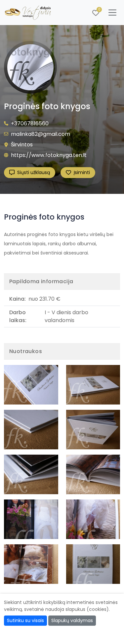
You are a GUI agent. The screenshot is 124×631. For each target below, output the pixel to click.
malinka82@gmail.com (40, 134)
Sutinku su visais (25, 620)
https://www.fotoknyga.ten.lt (49, 155)
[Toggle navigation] (112, 12)
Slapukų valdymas (72, 620)
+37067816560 (30, 123)
